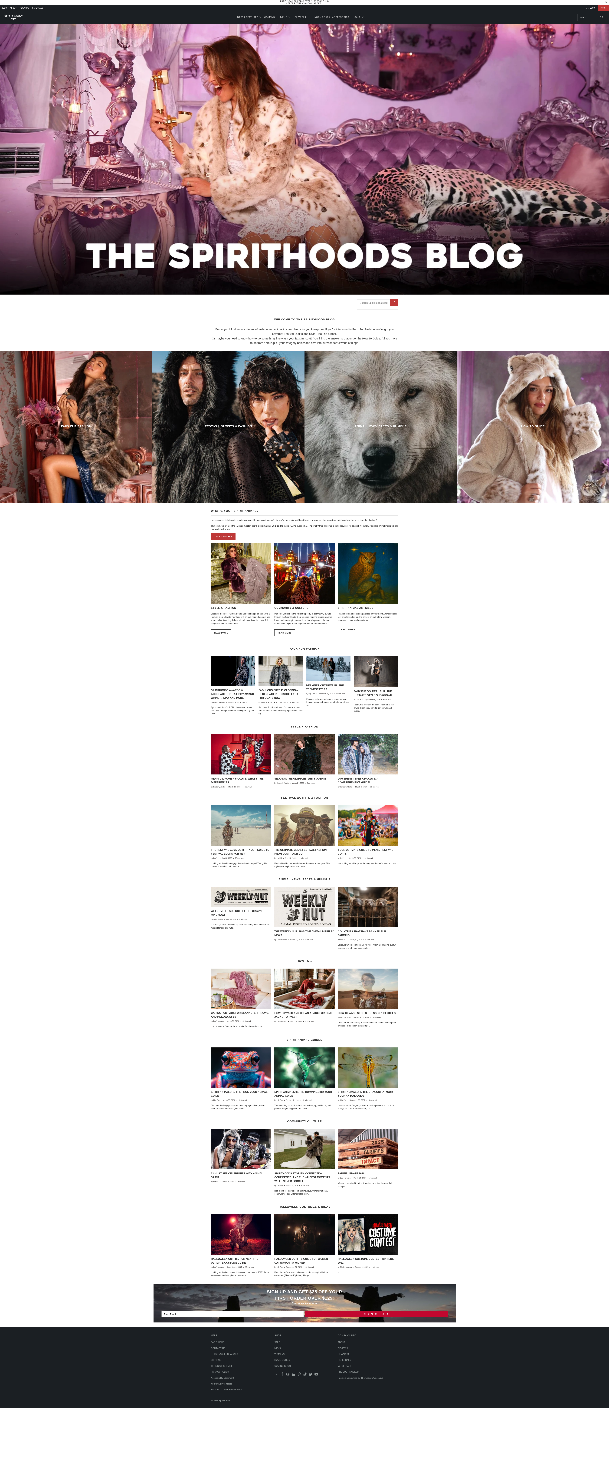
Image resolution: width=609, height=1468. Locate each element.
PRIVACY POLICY (220, 1372)
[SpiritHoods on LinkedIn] (293, 1374)
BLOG (4, 8)
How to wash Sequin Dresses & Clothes (367, 1013)
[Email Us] (276, 1374)
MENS (277, 1348)
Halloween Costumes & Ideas (305, 1206)
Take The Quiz (223, 536)
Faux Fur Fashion (304, 648)
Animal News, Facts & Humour (304, 879)
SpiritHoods (224, 1400)
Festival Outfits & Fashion (304, 797)
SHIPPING (216, 1360)
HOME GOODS (282, 1360)
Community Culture (304, 1121)
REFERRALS (37, 8)
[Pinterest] (299, 1374)
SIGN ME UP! (376, 1314)
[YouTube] (316, 1374)
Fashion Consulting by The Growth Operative (360, 1378)
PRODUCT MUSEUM (348, 1372)
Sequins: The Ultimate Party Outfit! (300, 778)
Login (593, 8)
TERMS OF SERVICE (222, 1366)
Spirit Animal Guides (304, 1039)
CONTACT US (218, 1348)
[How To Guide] (533, 427)
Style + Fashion (304, 726)
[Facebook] (282, 1374)
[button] (249, 17)
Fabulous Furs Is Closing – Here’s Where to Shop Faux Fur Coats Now (278, 694)
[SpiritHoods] (13, 17)
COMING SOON (282, 1366)
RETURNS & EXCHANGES (224, 1354)
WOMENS (279, 1354)
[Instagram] (288, 1374)
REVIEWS (343, 1348)
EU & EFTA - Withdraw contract (226, 1389)
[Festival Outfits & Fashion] (228, 427)
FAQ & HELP (217, 1342)
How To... (304, 960)
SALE (277, 1342)
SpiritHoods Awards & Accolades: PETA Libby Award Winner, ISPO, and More (232, 694)
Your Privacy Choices (221, 1383)
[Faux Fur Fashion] (76, 427)
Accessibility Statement (222, 1378)
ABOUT (13, 8)
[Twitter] (310, 1374)
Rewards (24, 8)
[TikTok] (305, 1374)
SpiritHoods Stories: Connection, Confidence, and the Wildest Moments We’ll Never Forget (302, 1177)
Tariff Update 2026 (351, 1173)
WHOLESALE (344, 1366)
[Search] (602, 17)
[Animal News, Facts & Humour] (380, 427)
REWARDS (343, 1354)
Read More (221, 632)
